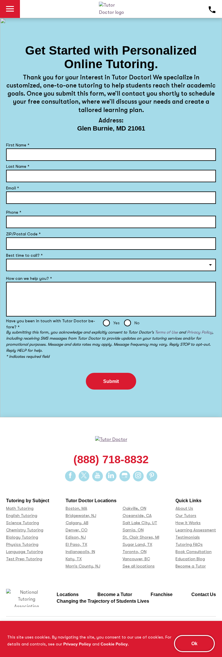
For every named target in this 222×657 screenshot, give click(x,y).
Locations (68, 594)
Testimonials (187, 537)
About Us (184, 508)
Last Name (17, 166)
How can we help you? (29, 278)
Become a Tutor (190, 566)
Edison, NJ (76, 537)
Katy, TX (74, 559)
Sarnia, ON (133, 530)
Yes (116, 323)
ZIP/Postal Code (23, 234)
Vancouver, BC (136, 559)
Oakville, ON (134, 508)
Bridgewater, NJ (81, 515)
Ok (194, 643)
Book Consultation (193, 551)
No (137, 323)
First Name (17, 145)
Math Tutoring (20, 508)
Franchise (162, 594)
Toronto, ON (135, 551)
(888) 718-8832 (111, 459)
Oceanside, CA (137, 515)
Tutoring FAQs (189, 544)
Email (12, 188)
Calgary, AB (77, 522)
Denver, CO (77, 530)
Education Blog (190, 559)
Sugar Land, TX (137, 544)
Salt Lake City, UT (140, 522)
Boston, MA (76, 508)
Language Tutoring (24, 551)
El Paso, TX (76, 544)
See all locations (139, 566)
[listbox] (111, 265)
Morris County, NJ (83, 566)
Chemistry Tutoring (24, 530)
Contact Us (203, 594)
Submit (111, 381)
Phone (13, 212)
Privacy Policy (77, 644)
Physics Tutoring (22, 544)
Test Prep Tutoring (24, 559)
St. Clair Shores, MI (141, 537)
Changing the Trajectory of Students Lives (103, 601)
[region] (111, 639)
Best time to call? (24, 255)
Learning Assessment (195, 530)
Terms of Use (166, 332)
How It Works (188, 522)
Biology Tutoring (22, 537)
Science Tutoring (22, 522)
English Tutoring (21, 515)
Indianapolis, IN (80, 551)
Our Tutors (185, 515)
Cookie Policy (114, 644)
